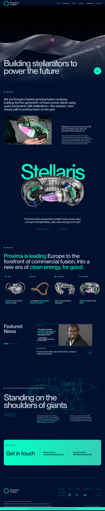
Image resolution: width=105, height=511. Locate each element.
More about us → (10, 415)
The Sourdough (96, 506)
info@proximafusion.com (82, 454)
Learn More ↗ (63, 229)
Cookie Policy (61, 495)
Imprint (99, 495)
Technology (66, 3)
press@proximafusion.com (53, 454)
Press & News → (88, 489)
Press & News (89, 3)
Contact (99, 3)
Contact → (98, 489)
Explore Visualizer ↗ (43, 229)
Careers (81, 3)
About (74, 3)
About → (70, 489)
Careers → (78, 489)
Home (58, 3)
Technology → (61, 489)
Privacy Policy (62, 492)
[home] (11, 3)
